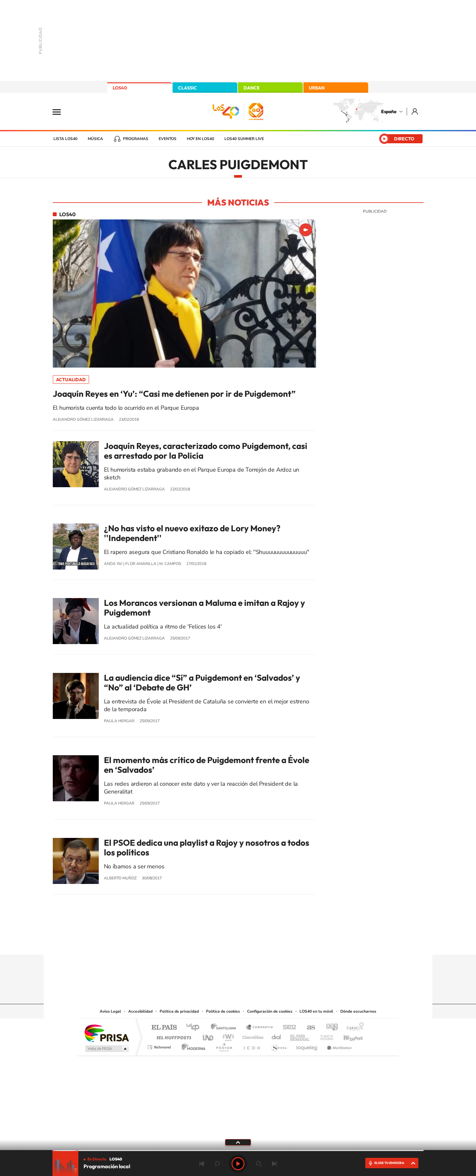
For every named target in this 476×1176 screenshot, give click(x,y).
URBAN (316, 88)
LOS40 (120, 88)
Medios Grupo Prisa (106, 1049)
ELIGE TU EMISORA (389, 1163)
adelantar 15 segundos (259, 1164)
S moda (278, 1045)
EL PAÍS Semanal (300, 1036)
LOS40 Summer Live (244, 138)
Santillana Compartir (260, 1028)
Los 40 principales (195, 1028)
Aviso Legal (110, 1011)
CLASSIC (187, 88)
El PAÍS (164, 1028)
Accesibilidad (140, 1011)
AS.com (308, 1028)
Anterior (202, 1164)
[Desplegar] (238, 1142)
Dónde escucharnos (358, 1011)
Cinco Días (251, 1036)
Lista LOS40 (65, 138)
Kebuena (347, 1036)
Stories (277, 942)
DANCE (252, 88)
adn (329, 1028)
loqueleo (307, 1045)
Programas (135, 138)
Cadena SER (287, 1028)
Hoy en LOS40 (200, 138)
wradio (227, 1036)
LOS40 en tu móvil (316, 1011)
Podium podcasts (224, 1045)
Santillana (225, 1028)
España (388, 111)
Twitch (264, 942)
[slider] (238, 1150)
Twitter (238, 942)
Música (95, 138)
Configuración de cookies (269, 1011)
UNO (208, 1036)
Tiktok (212, 942)
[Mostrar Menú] (61, 111)
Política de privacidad (179, 1011)
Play (238, 1164)
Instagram (199, 942)
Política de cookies (223, 1011)
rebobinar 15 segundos (217, 1164)
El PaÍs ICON (252, 1045)
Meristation (338, 1045)
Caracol (353, 1028)
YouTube (225, 942)
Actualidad (71, 379)
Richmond (160, 1045)
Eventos (167, 138)
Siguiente (274, 1164)
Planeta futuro (324, 1036)
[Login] (415, 111)
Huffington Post (172, 1036)
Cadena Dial (276, 1036)
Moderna (192, 1045)
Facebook (251, 942)
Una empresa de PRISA (106, 1033)
